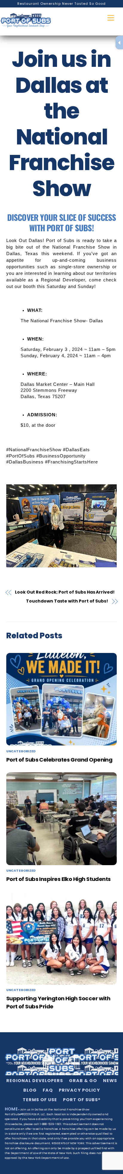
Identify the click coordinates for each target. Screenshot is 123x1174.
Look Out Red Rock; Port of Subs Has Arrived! (65, 592)
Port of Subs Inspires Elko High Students (58, 879)
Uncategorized (21, 751)
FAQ (48, 1090)
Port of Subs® (82, 1100)
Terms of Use (40, 1100)
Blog (30, 1090)
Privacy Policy (79, 1090)
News (110, 1081)
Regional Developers (34, 1081)
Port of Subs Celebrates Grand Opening (59, 759)
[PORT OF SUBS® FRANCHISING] (26, 21)
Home (11, 1109)
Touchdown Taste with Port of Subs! (67, 601)
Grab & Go (83, 1081)
